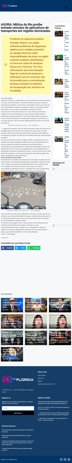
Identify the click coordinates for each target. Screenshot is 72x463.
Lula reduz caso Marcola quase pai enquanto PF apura (12, 305)
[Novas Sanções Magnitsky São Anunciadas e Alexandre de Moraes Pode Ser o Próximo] (59, 94)
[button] (7, 248)
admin (6, 309)
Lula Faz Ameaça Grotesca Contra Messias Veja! (9, 337)
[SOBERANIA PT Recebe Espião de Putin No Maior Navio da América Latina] (59, 139)
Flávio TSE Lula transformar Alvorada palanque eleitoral (11, 321)
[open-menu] (66, 7)
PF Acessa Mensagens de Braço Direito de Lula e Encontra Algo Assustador (67, 65)
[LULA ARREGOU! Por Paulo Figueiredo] (59, 81)
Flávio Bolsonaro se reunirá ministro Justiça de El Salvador (36, 305)
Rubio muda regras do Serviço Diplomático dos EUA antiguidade (60, 305)
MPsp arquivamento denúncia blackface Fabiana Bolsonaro (34, 321)
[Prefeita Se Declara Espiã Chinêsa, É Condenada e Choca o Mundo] (59, 33)
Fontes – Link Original (8, 234)
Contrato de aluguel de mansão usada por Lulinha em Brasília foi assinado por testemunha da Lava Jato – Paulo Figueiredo (18, 442)
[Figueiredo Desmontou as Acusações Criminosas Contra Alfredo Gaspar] (59, 120)
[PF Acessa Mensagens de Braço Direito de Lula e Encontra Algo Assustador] (59, 57)
